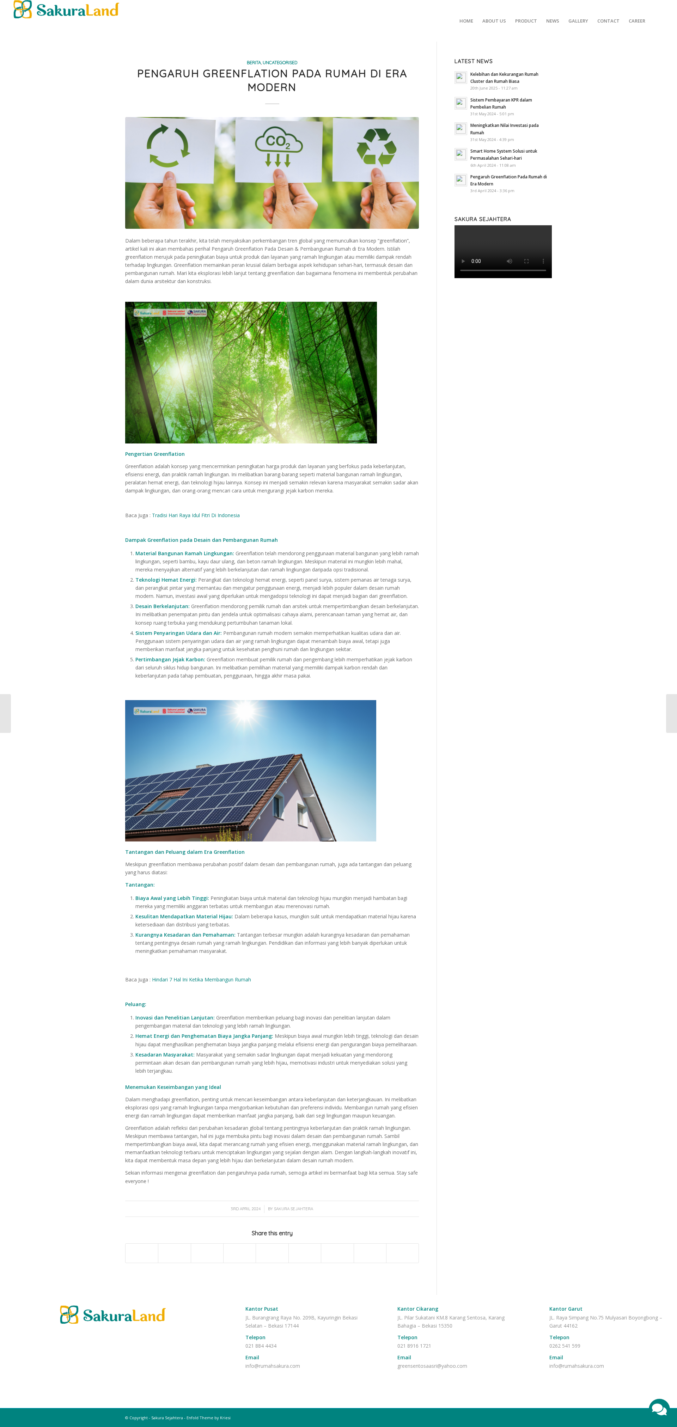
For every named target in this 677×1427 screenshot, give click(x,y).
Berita (254, 62)
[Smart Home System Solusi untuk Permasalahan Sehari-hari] (671, 713)
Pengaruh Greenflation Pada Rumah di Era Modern (272, 80)
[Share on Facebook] (142, 1253)
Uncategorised (280, 62)
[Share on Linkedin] (272, 1253)
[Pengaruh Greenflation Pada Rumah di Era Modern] (272, 173)
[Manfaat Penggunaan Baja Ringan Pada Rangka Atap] (5, 713)
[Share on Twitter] (174, 1253)
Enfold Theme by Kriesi (209, 1417)
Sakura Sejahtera (293, 1208)
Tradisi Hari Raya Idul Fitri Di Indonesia (196, 515)
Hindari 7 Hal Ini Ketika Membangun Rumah (201, 979)
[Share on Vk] (337, 1253)
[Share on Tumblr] (305, 1253)
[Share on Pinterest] (240, 1253)
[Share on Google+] (207, 1253)
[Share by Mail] (402, 1253)
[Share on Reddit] (370, 1253)
